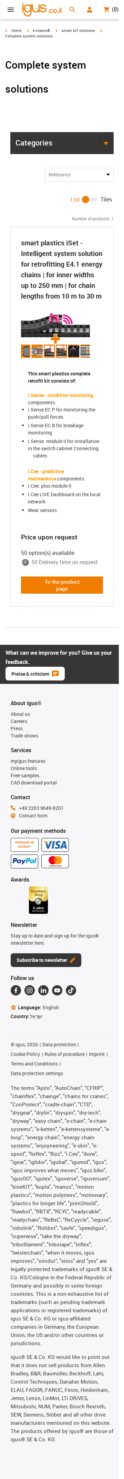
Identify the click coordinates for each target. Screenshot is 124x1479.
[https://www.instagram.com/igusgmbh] (29, 990)
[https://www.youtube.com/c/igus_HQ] (57, 990)
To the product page (62, 585)
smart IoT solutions (78, 30)
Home (16, 30)
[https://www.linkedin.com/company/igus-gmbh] (43, 990)
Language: (38, 1007)
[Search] (72, 9)
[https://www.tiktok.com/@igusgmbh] (71, 990)
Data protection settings (37, 1073)
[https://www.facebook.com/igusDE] (16, 990)
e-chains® (41, 30)
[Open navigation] (11, 9)
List (75, 199)
